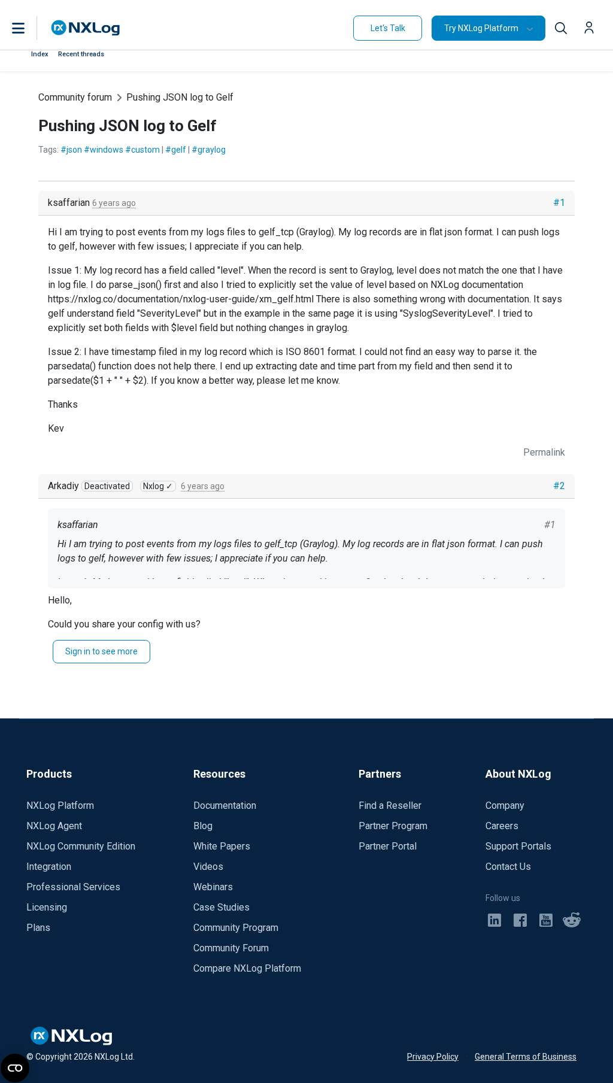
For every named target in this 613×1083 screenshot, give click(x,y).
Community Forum (231, 948)
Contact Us (508, 866)
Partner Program (393, 826)
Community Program (235, 927)
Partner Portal (388, 846)
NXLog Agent (54, 826)
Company (504, 805)
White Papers (221, 846)
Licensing (46, 907)
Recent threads (81, 54)
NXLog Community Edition (80, 846)
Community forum (75, 97)
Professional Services (73, 887)
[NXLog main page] (85, 27)
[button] (30, 28)
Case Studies (221, 907)
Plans (38, 927)
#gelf (175, 149)
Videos (208, 866)
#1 (559, 202)
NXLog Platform (60, 805)
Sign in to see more (101, 651)
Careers (501, 826)
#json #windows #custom (110, 149)
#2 (559, 486)
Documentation (224, 805)
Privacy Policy (433, 1056)
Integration (48, 866)
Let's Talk (388, 28)
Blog (203, 826)
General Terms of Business (525, 1056)
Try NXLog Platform (481, 28)
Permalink (544, 452)
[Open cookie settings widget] (15, 1068)
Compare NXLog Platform (247, 968)
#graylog (209, 149)
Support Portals (518, 846)
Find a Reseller (390, 805)
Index (39, 54)
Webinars (213, 887)
